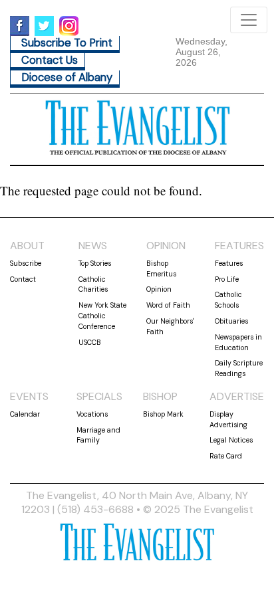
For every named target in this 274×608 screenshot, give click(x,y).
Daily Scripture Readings (239, 368)
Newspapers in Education (238, 342)
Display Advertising (228, 419)
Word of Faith (168, 305)
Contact (23, 279)
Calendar (25, 414)
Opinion (159, 289)
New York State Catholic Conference (102, 315)
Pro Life (227, 279)
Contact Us (49, 60)
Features (229, 263)
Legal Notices (231, 440)
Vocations (92, 414)
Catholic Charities (93, 284)
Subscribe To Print (66, 43)
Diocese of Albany (66, 77)
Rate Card (225, 455)
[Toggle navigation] (248, 20)
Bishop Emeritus (161, 268)
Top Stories (94, 263)
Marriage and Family (98, 435)
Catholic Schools (228, 300)
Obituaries (231, 321)
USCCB (89, 342)
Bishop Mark (163, 414)
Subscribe (25, 263)
